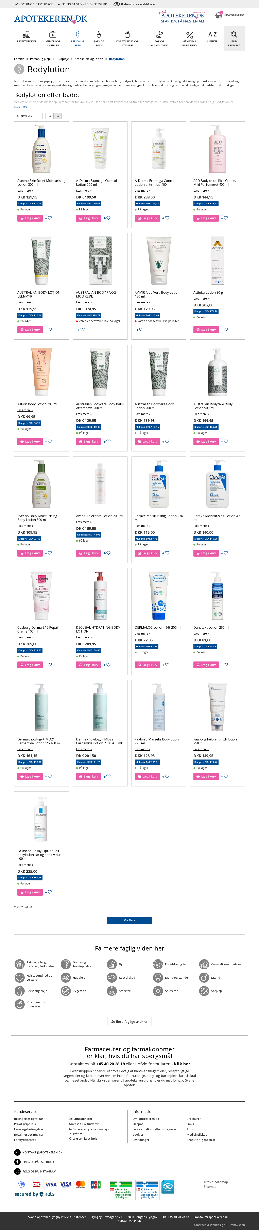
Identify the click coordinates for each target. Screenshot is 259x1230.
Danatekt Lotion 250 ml (211, 627)
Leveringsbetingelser (28, 1129)
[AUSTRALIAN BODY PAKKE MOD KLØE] (100, 261)
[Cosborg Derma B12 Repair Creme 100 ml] (41, 596)
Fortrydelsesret (25, 1140)
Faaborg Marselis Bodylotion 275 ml (157, 741)
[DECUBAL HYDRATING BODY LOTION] (100, 596)
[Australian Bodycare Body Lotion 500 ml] (217, 373)
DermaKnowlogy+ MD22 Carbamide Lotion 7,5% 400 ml (99, 741)
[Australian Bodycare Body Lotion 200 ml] (159, 373)
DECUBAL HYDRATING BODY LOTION (98, 629)
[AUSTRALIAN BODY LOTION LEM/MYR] (41, 261)
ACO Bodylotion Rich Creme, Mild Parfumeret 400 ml (214, 182)
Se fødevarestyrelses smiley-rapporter (88, 1131)
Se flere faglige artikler (129, 1021)
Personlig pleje (40, 59)
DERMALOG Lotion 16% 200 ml (158, 627)
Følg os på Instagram (39, 1171)
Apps (190, 1129)
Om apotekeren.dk (146, 1119)
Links (190, 1124)
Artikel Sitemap (216, 1182)
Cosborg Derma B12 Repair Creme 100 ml (38, 629)
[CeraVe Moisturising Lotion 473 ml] (217, 485)
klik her (182, 1064)
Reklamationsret (80, 1119)
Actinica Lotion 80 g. (208, 292)
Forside (19, 59)
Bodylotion (117, 59)
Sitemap (210, 1186)
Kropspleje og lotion (89, 59)
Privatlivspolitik (25, 1124)
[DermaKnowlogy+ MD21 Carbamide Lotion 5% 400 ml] (41, 708)
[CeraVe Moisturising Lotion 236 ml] (159, 485)
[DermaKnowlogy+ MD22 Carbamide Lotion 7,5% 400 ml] (100, 708)
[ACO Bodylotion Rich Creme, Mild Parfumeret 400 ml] (217, 150)
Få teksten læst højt (82, 1138)
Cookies (138, 1134)
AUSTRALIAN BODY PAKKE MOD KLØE (96, 294)
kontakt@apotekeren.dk (42, 1152)
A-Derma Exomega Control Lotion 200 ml (96, 182)
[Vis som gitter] (57, 116)
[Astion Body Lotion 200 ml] (41, 373)
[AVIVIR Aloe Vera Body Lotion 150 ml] (159, 261)
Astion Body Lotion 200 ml (37, 404)
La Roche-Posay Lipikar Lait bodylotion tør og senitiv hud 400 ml (39, 855)
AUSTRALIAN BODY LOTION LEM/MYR (39, 294)
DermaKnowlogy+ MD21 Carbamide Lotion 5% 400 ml (39, 741)
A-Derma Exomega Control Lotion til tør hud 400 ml (155, 182)
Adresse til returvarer (83, 1124)
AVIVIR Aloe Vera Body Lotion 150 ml (157, 294)
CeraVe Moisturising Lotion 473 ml (217, 518)
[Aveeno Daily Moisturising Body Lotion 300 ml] (41, 485)
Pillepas (138, 1124)
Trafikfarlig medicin (201, 1140)
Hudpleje (62, 59)
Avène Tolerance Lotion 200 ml (99, 516)
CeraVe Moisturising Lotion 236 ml (159, 518)
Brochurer (194, 1119)
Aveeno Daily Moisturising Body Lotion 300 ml (37, 518)
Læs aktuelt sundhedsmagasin (154, 1129)
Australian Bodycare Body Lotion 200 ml (154, 406)
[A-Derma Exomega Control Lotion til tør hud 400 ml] (159, 150)
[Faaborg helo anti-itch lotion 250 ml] (217, 708)
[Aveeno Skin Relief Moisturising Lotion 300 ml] (41, 150)
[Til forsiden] (58, 19)
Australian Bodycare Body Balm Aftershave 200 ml (100, 406)
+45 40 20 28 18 (110, 1064)
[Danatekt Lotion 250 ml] (217, 596)
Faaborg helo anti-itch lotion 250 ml (215, 741)
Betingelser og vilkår (28, 1119)
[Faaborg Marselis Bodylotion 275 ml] (159, 708)
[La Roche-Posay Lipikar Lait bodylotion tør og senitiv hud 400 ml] (41, 820)
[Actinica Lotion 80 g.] (217, 261)
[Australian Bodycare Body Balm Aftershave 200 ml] (100, 373)
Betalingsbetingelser (29, 1134)
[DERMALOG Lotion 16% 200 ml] (159, 596)
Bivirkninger (141, 1140)
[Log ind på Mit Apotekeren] (181, 16)
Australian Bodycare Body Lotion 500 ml (212, 406)
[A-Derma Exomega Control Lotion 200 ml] (100, 150)
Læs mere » (25, 190)
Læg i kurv (32, 218)
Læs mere (21, 107)
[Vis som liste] (50, 116)
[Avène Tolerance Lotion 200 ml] (100, 485)
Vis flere (129, 920)
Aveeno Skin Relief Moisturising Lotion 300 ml (41, 182)
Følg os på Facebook (38, 1162)
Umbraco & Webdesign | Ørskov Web (219, 1225)
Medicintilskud (197, 1134)
